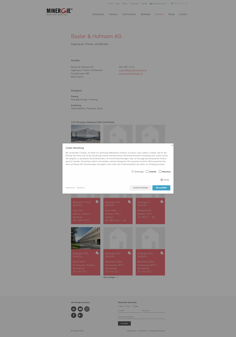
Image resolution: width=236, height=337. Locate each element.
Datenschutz (70, 188)
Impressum (81, 188)
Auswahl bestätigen (140, 188)
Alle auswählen (161, 188)
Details (166, 179)
